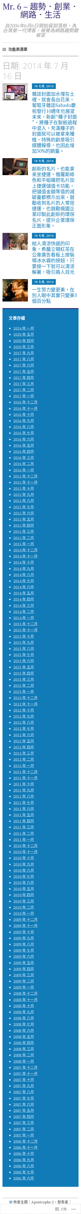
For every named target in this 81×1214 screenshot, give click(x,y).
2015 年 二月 (23, 537)
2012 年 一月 (23, 765)
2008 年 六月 (23, 1030)
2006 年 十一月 (25, 1147)
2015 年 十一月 (25, 482)
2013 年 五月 (23, 667)
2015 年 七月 (23, 506)
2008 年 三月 (23, 1048)
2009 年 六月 (23, 956)
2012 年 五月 (23, 741)
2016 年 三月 (23, 457)
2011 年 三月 (23, 827)
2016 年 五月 (23, 445)
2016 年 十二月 (25, 402)
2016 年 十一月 (25, 408)
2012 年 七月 (23, 728)
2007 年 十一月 (25, 1073)
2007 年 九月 (23, 1085)
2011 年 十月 (23, 784)
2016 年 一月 (23, 470)
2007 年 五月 (23, 1110)
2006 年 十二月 (25, 1141)
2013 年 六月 (23, 660)
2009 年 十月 (23, 931)
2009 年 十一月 (25, 925)
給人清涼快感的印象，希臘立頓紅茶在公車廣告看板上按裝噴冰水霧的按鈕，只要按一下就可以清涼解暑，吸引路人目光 (53, 257)
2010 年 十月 (23, 857)
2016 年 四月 (23, 451)
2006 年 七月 (23, 1172)
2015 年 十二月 (25, 476)
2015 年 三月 (23, 531)
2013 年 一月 (23, 691)
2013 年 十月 (23, 636)
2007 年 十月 (23, 1079)
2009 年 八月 (23, 944)
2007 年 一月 (23, 1135)
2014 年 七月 (23, 580)
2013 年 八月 (23, 648)
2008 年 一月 (23, 1061)
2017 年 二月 (23, 389)
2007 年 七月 (23, 1098)
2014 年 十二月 (25, 550)
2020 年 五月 (23, 334)
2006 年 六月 (23, 1178)
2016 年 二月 (23, 463)
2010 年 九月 (23, 864)
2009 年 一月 (23, 987)
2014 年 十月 (23, 562)
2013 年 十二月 (25, 623)
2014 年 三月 (23, 605)
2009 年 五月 (23, 962)
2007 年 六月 (23, 1104)
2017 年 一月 (23, 395)
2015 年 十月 (23, 488)
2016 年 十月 (23, 414)
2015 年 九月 (23, 494)
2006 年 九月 (23, 1159)
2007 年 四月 (23, 1116)
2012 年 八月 (23, 722)
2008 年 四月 (23, 1042)
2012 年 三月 (23, 753)
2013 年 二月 (23, 685)
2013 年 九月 (23, 642)
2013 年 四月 (23, 673)
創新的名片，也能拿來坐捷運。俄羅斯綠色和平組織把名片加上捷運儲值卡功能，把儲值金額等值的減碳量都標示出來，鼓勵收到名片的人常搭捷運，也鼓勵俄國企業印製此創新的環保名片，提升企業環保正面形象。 (53, 197)
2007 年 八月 (23, 1091)
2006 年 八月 (23, 1165)
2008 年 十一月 (25, 999)
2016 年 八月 (23, 426)
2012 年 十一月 (25, 704)
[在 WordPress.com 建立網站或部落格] (10, 1202)
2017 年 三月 (23, 383)
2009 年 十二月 (25, 919)
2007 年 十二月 (25, 1067)
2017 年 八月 (23, 359)
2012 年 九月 (23, 716)
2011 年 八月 (23, 796)
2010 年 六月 (23, 882)
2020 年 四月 (23, 340)
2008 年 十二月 (25, 993)
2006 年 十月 (23, 1153)
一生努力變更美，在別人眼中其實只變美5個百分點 (54, 295)
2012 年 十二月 (25, 697)
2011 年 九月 (23, 790)
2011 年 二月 (23, 833)
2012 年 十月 (23, 710)
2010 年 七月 (23, 876)
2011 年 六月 (23, 808)
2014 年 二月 (23, 611)
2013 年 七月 (23, 654)
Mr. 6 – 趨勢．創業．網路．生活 (41, 10)
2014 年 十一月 (25, 556)
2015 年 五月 (23, 519)
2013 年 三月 (23, 679)
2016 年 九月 (23, 420)
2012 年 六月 (23, 734)
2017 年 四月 (23, 377)
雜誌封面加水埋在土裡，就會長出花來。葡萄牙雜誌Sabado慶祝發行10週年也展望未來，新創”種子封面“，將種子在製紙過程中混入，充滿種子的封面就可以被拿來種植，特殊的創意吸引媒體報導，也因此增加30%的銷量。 (54, 122)
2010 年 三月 (23, 901)
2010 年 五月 (23, 888)
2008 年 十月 (23, 1005)
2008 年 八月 (23, 1018)
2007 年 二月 (23, 1129)
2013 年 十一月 (25, 630)
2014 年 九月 (23, 568)
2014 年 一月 (23, 617)
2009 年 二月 (23, 981)
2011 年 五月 (23, 814)
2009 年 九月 (23, 938)
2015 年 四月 (23, 525)
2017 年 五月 (23, 371)
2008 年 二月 (23, 1054)
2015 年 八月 (23, 500)
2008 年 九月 (23, 1011)
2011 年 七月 (23, 802)
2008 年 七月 (23, 1024)
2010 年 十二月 (25, 845)
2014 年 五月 (23, 593)
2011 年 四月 (23, 820)
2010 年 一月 (23, 913)
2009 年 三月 (23, 975)
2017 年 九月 (23, 352)
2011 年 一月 (23, 839)
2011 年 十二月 (25, 771)
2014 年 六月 (23, 586)
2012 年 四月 (23, 747)
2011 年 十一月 (25, 777)
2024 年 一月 (23, 328)
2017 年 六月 (23, 365)
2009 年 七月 (23, 950)
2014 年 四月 (23, 599)
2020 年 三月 (23, 346)
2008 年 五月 (23, 1036)
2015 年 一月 (23, 543)
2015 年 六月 (23, 513)
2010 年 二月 (23, 907)
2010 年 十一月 (25, 851)
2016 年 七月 (23, 432)
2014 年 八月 (23, 574)
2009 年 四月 (23, 968)
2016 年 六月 (23, 439)
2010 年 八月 (23, 870)
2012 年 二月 (23, 759)
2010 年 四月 (23, 894)
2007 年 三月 (23, 1122)
